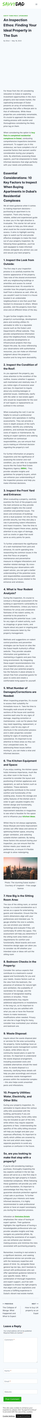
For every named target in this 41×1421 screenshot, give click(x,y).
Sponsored (23, 16)
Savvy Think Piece (10, 16)
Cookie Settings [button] (9, 1416)
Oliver (8, 41)
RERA (23, 468)
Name (7, 1371)
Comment (9, 1340)
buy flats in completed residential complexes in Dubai (19, 136)
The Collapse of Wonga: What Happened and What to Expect (9, 1310)
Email (7, 1381)
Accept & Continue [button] (23, 1416)
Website (8, 1392)
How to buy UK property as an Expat (31, 1308)
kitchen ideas (29, 816)
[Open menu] (36, 4)
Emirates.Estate (22, 1216)
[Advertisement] (20, 65)
